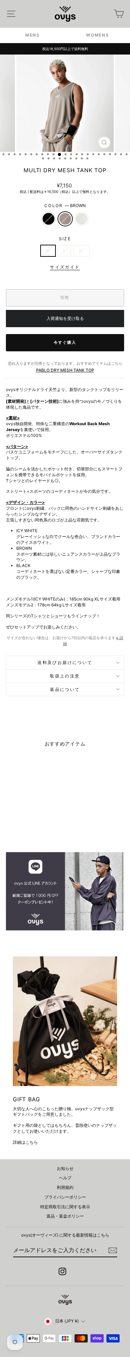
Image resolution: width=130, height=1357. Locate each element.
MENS (32, 35)
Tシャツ (38, 615)
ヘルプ (65, 1177)
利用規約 (65, 1187)
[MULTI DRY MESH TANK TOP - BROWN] (28, 828)
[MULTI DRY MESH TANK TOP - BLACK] (20, 828)
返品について (65, 689)
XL (81, 250)
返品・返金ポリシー (65, 1216)
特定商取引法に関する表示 (65, 1206)
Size (65, 238)
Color (65, 205)
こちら (31, 1142)
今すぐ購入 (65, 342)
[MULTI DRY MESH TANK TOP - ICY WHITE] (36, 828)
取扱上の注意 (65, 675)
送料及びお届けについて (64, 662)
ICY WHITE (82, 219)
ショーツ (58, 615)
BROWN (65, 219)
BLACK (48, 219)
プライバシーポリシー (65, 1197)
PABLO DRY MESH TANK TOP (65, 370)
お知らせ (65, 1168)
